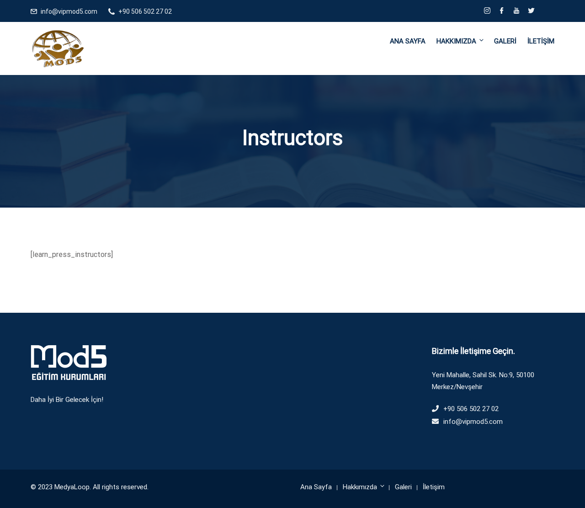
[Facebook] (502, 11)
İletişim (540, 41)
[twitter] (531, 11)
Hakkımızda (456, 41)
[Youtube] (516, 11)
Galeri (505, 41)
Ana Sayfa (407, 41)
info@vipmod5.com (69, 11)
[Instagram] (487, 11)
